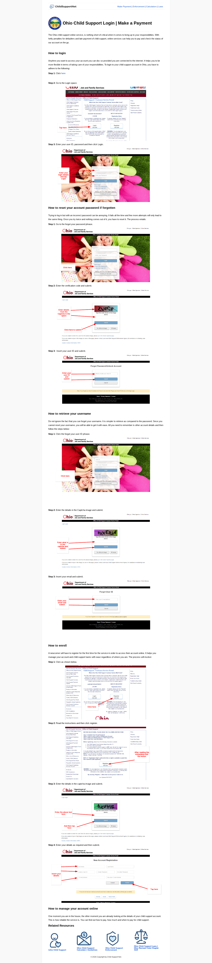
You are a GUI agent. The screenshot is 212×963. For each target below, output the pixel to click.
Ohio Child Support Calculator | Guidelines (87, 949)
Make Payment (124, 6)
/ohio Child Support (57, 950)
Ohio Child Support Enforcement (114, 949)
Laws (160, 6)
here (63, 73)
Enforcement (139, 6)
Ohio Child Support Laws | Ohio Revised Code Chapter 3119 (146, 948)
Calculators (151, 6)
